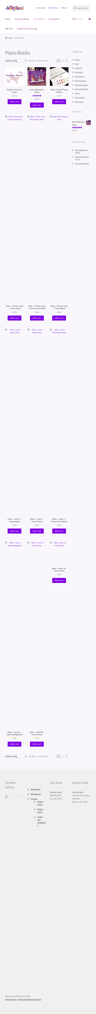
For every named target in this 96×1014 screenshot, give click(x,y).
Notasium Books (22, 19)
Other (77, 93)
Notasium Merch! (81, 89)
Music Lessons (80, 81)
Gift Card (8, 28)
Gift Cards (79, 72)
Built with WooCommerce (30, 999)
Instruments (54, 19)
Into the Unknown (82, 163)
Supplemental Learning (27, 28)
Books (77, 60)
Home (7, 19)
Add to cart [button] (14, 102)
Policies (64, 8)
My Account (40, 8)
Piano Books (39, 19)
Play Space (79, 102)
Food (77, 64)
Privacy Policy (11, 999)
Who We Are (53, 8)
